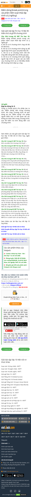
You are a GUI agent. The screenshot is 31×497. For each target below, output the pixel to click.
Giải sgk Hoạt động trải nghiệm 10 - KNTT (14, 408)
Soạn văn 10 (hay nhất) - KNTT (11, 366)
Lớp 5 (13, 433)
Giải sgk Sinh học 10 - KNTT (10, 393)
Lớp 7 (21, 433)
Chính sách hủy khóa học (8, 454)
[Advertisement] (15, 86)
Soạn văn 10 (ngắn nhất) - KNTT (11, 369)
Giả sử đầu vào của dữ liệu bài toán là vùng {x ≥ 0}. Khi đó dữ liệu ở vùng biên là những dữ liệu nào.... (15, 177)
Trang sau (24, 25)
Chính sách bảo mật (7, 446)
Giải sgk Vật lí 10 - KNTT (8, 387)
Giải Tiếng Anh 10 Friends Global (11, 379)
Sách (22, 418)
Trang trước (7, 25)
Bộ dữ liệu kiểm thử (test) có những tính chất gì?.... (15, 170)
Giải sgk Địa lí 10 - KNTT (8, 395)
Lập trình (22, 437)
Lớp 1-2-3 (4, 433)
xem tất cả (15, 304)
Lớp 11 (25, 6)
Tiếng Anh (4, 440)
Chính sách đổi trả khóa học (9, 451)
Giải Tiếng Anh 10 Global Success (12, 377)
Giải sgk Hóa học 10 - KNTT (10, 390)
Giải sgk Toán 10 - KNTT (8, 374)
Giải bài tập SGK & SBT (10, 418)
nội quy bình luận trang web (16, 339)
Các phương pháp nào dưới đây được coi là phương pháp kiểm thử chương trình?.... (14, 192)
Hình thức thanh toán (7, 449)
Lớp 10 (17, 6)
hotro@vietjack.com (12, 471)
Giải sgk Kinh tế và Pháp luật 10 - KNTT (13, 400)
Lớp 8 (25, 433)
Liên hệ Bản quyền (6, 456)
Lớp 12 (17, 437)
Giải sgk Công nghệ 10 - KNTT (10, 406)
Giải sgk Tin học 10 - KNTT (9, 403)
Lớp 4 (9, 433)
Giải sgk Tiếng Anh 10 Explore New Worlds (14, 385)
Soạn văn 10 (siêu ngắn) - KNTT (11, 371)
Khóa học (24, 421)
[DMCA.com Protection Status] (22, 495)
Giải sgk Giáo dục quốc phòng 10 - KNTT (14, 411)
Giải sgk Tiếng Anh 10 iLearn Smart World (14, 382)
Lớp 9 (9, 6)
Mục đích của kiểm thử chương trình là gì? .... (14, 142)
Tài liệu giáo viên (9, 421)
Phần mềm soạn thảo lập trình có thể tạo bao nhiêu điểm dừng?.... (14, 185)
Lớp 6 (17, 433)
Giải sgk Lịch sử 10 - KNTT (9, 398)
